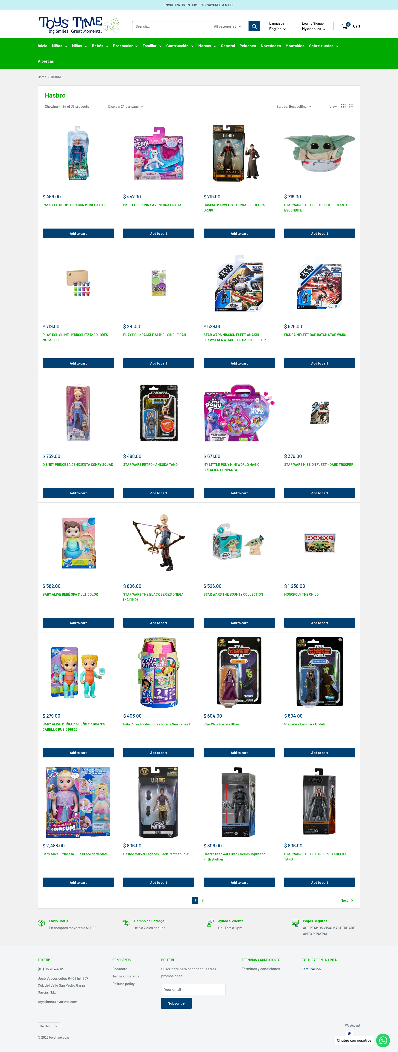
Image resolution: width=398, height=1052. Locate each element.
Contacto (119, 968)
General (228, 45)
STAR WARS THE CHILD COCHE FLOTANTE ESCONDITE (316, 207)
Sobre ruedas (321, 45)
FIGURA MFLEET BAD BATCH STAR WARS (315, 335)
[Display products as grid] (343, 106)
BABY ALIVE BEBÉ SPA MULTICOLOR (70, 594)
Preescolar (123, 45)
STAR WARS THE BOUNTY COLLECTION (233, 594)
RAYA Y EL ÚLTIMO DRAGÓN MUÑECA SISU (75, 205)
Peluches (248, 45)
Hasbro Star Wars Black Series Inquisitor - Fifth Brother (235, 856)
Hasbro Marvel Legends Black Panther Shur (156, 854)
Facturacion (311, 969)
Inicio (42, 45)
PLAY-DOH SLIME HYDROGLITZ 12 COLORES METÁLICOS (75, 337)
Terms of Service (126, 976)
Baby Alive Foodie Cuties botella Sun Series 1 (156, 724)
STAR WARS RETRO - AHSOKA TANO (150, 464)
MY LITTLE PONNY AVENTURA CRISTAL (153, 205)
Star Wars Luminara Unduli (304, 724)
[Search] (254, 26)
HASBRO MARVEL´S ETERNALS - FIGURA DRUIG (234, 207)
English (45, 1026)
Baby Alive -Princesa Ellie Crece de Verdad (75, 854)
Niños (57, 45)
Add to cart (78, 233)
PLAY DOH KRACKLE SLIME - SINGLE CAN (154, 335)
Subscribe (176, 1003)
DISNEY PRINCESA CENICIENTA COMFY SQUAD (78, 464)
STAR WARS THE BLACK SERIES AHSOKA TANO (315, 856)
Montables (295, 45)
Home (42, 77)
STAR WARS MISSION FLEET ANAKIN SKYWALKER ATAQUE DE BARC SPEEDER (235, 337)
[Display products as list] (351, 106)
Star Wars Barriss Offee (221, 724)
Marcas (204, 45)
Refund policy (123, 983)
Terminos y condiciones (261, 968)
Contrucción (177, 45)
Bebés (97, 45)
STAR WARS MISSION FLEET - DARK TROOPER (318, 464)
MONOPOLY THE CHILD (301, 594)
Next (344, 900)
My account (312, 28)
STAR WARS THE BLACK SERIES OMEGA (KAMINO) (153, 597)
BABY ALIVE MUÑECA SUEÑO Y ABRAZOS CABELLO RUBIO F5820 (74, 726)
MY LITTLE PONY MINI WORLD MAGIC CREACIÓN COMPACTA (231, 467)
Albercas (46, 61)
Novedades (271, 45)
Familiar (150, 45)
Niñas (77, 45)
